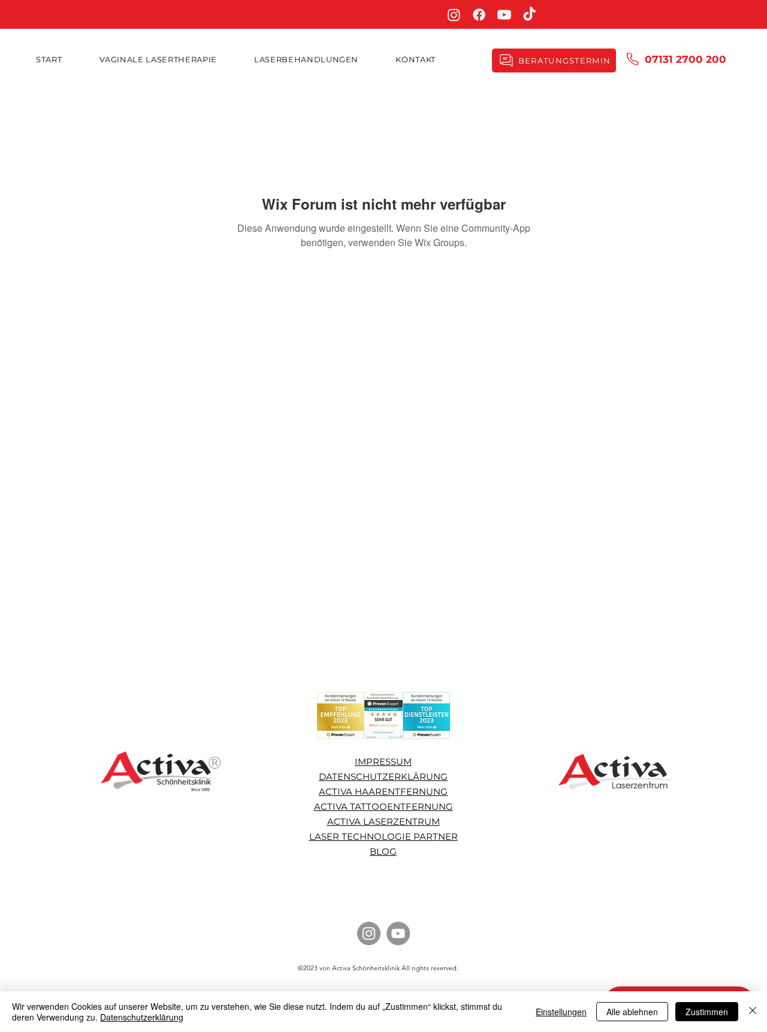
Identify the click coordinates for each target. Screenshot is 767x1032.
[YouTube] (398, 933)
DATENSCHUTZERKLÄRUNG (383, 776)
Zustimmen (707, 1012)
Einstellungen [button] (561, 1012)
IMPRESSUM (383, 761)
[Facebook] (479, 15)
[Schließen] (752, 1011)
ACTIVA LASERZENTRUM (383, 821)
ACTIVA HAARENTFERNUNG (383, 791)
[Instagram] (454, 15)
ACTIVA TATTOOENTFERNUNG (383, 806)
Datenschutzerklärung (141, 1017)
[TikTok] (529, 15)
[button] (306, 59)
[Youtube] (504, 15)
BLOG (383, 851)
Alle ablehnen (632, 1012)
